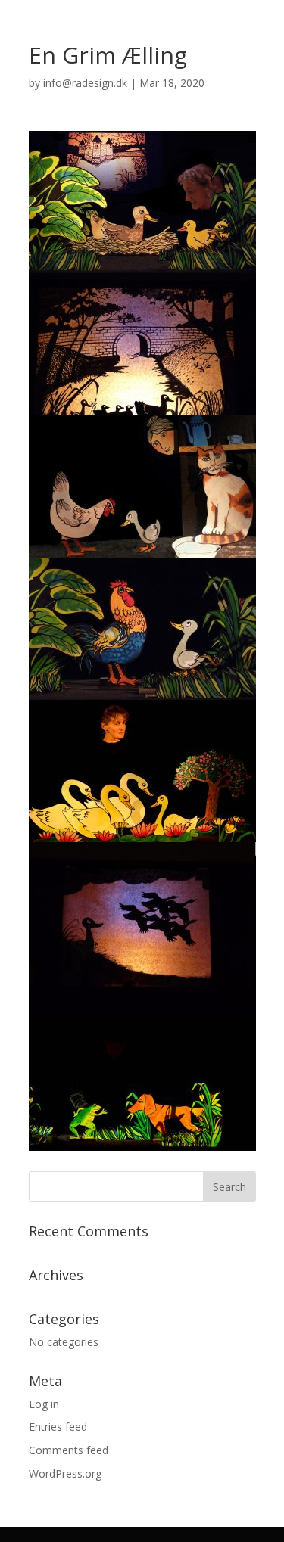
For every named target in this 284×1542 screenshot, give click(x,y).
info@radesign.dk (85, 83)
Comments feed (68, 1450)
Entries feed (58, 1426)
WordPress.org (65, 1473)
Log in (44, 1404)
